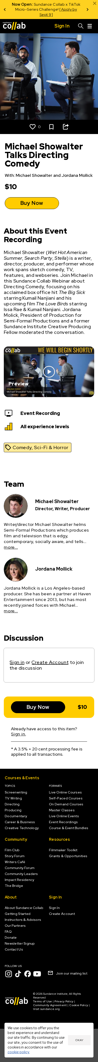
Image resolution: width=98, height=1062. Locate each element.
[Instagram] (8, 974)
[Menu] (90, 26)
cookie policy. (19, 1051)
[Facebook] (27, 974)
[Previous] (5, 9)
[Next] (87, 9)
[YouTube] (37, 974)
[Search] (81, 26)
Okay (79, 1040)
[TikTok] (18, 974)
